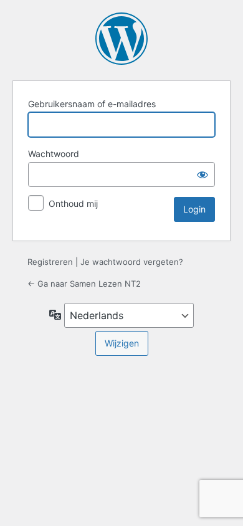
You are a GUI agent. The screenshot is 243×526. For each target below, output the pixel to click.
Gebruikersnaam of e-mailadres (92, 103)
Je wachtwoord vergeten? (131, 262)
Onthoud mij (73, 203)
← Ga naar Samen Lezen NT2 (84, 284)
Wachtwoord (53, 153)
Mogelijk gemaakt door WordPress (121, 38)
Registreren (50, 262)
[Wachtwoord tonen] (202, 174)
